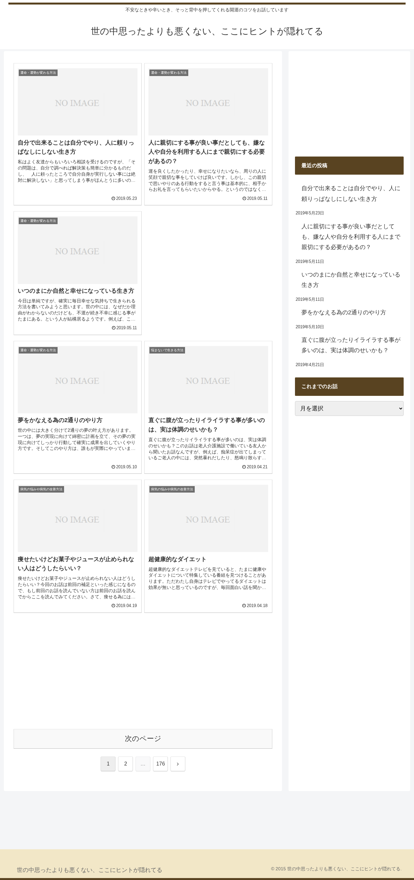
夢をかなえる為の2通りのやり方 (343, 312)
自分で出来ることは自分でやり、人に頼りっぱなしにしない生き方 (350, 193)
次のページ (143, 738)
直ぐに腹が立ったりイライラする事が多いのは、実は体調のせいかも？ (350, 345)
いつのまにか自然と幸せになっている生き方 (350, 279)
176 (160, 763)
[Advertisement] (208, 256)
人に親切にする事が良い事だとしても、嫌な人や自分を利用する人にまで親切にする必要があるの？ (350, 237)
